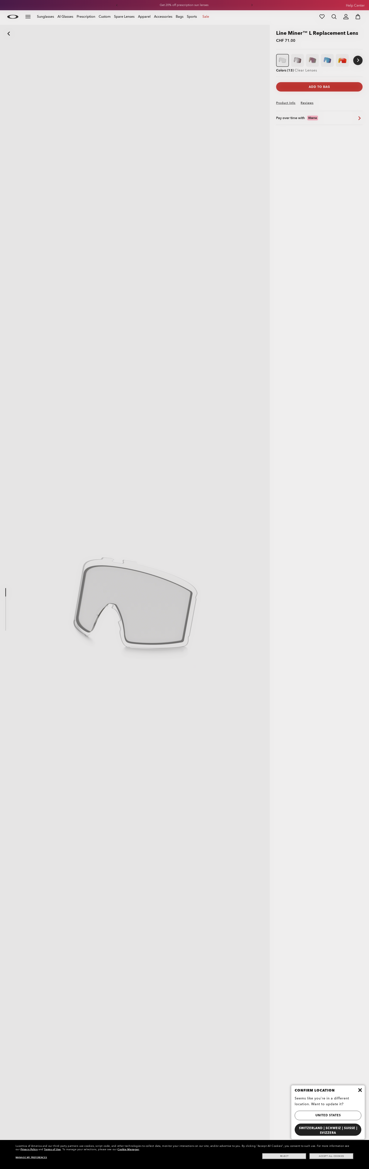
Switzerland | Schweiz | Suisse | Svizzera (328, 1130)
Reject (284, 1156)
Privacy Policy (29, 1149)
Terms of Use (52, 1149)
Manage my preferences (31, 1157)
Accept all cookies (331, 1156)
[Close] (360, 1090)
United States (328, 1115)
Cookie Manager (128, 1149)
